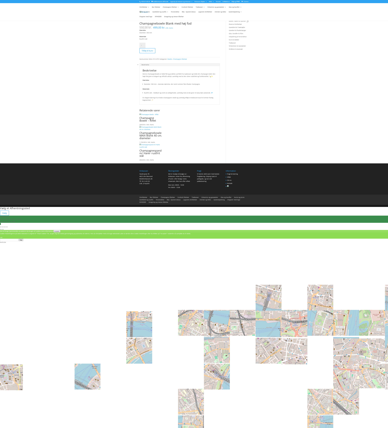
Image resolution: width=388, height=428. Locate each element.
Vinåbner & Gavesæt (236, 49)
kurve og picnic (144, 12)
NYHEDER (158, 16)
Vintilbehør (143, 7)
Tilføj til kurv (147, 50)
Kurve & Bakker (234, 40)
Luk (1, 237)
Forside (166, 1)
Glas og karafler (234, 7)
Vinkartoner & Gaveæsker (237, 46)
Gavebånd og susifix (159, 12)
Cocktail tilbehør (187, 7)
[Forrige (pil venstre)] (1, 229)
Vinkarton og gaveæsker (215, 7)
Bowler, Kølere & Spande (237, 21)
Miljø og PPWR (236, 1)
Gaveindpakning (234, 12)
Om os (229, 180)
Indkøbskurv (226, 1)
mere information (47, 231)
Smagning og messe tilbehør (174, 16)
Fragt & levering (232, 174)
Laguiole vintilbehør (205, 12)
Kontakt (218, 1)
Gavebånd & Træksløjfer (237, 27)
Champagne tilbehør (170, 7)
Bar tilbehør (156, 7)
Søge (21, 240)
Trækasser (199, 7)
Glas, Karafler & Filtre (236, 33)
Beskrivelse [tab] (145, 65)
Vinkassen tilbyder (199, 1)
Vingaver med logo (145, 16)
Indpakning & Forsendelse (238, 37)
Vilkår (210, 1)
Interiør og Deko (220, 12)
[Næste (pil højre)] (3, 229)
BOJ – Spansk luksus (189, 12)
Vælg (4, 213)
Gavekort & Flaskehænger (237, 30)
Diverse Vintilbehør (235, 24)
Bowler (170, 59)
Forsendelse (175, 12)
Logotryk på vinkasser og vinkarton (180, 1)
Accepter (57, 231)
